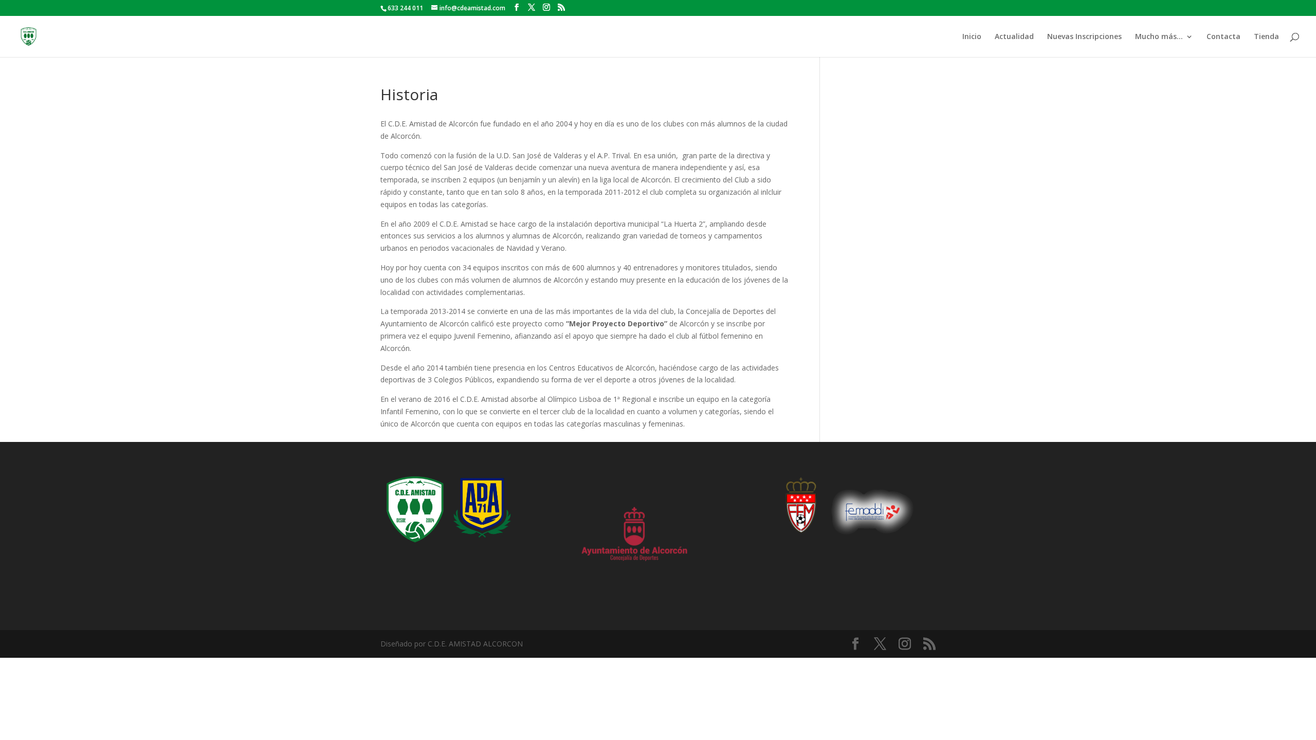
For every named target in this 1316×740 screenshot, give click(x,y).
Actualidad (1014, 37)
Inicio (971, 37)
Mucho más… (1159, 37)
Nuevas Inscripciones (1084, 37)
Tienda (1266, 37)
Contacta (1223, 37)
